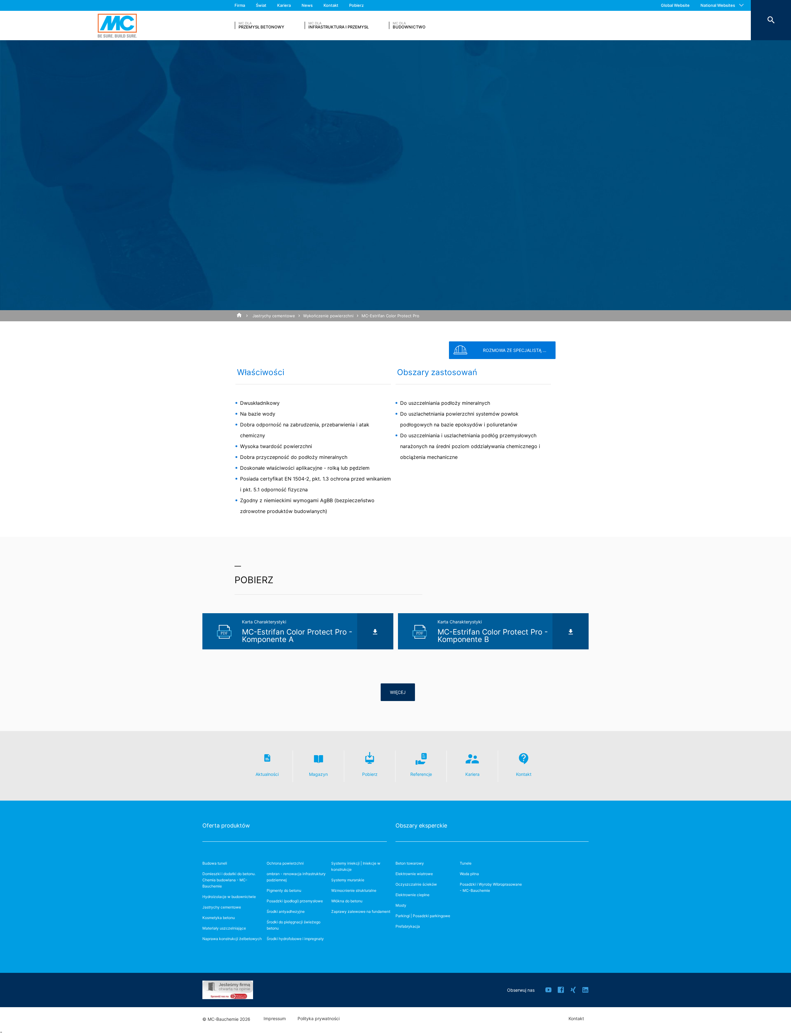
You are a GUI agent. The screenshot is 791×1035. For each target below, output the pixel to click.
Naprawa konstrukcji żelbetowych (232, 938)
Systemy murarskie (347, 880)
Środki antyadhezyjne (286, 911)
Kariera (284, 5)
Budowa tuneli (214, 863)
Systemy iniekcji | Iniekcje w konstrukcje (355, 866)
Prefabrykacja (408, 926)
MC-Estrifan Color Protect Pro (390, 315)
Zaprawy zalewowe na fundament (360, 911)
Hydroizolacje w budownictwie (229, 896)
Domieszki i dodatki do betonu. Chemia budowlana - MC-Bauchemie (229, 879)
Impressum (275, 1018)
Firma (240, 5)
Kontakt (331, 5)
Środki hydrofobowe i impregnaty (295, 938)
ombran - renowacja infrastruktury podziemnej (296, 876)
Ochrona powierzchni (285, 863)
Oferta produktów (226, 825)
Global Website (675, 5)
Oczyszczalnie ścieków (416, 884)
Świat (261, 5)
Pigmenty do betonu (284, 890)
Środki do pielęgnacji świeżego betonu (293, 925)
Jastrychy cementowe (273, 315)
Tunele (466, 863)
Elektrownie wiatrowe (414, 873)
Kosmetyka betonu (218, 917)
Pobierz (356, 5)
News (307, 5)
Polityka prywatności (319, 1018)
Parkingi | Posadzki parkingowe (423, 915)
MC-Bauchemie (117, 25)
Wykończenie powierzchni (328, 315)
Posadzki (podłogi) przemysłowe (295, 901)
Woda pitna (469, 873)
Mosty (401, 905)
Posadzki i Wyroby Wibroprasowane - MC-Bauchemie (491, 887)
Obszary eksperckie (421, 825)
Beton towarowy (410, 863)
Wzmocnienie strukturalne (353, 890)
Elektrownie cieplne (412, 894)
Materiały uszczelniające (224, 928)
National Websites (717, 5)
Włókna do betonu (346, 901)
